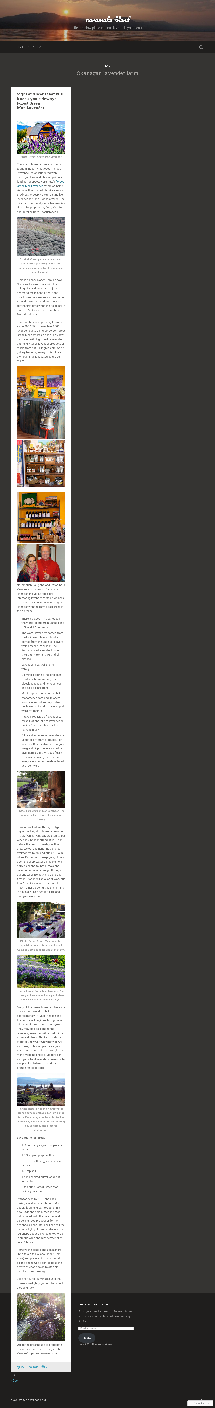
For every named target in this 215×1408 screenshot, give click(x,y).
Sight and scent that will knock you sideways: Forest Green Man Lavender (40, 100)
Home (19, 47)
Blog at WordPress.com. (29, 1400)
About (37, 47)
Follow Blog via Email (95, 1304)
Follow (87, 1338)
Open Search (201, 47)
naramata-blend (107, 19)
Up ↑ (201, 1400)
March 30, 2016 (29, 1367)
